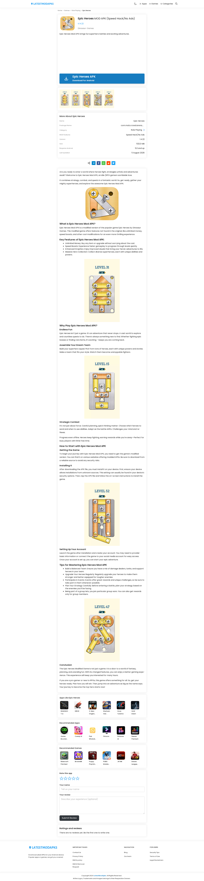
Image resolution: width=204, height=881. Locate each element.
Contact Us (77, 852)
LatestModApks (100, 875)
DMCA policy (77, 860)
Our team (127, 856)
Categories (168, 3)
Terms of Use (155, 856)
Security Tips (154, 852)
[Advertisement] (102, 54)
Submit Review (69, 818)
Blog (126, 852)
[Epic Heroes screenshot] (65, 99)
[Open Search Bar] (176, 4)
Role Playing (76, 10)
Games (154, 3)
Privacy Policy (78, 856)
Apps (144, 3)
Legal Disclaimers (156, 860)
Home (60, 10)
